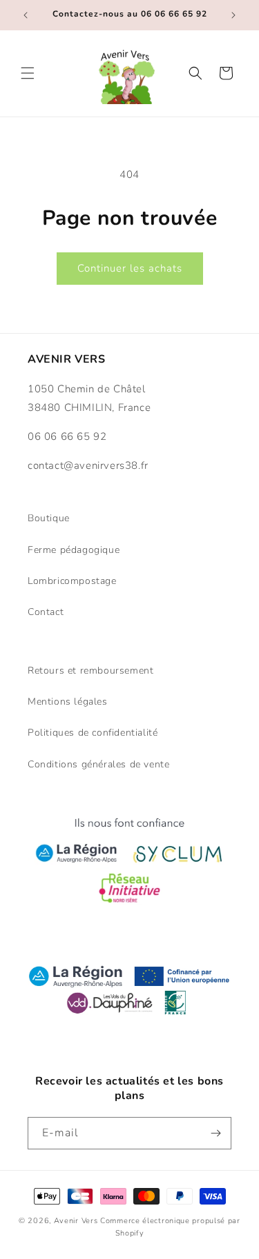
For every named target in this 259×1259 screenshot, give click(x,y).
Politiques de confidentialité (92, 732)
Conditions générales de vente (98, 764)
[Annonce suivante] (233, 15)
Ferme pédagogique (73, 549)
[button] (27, 73)
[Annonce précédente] (25, 15)
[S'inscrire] (215, 1133)
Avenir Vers (76, 1221)
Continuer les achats (129, 268)
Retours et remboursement (90, 670)
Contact (46, 611)
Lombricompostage (72, 580)
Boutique (49, 518)
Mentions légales (68, 701)
